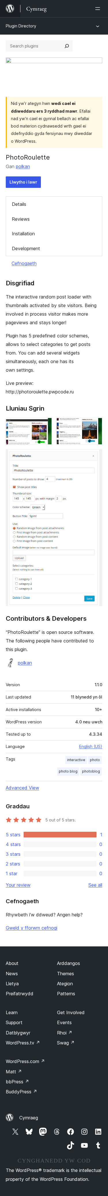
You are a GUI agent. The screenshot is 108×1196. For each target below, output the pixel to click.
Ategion (65, 983)
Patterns (66, 993)
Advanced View (22, 788)
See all (95, 885)
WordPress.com (25, 1061)
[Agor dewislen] (99, 8)
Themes (65, 973)
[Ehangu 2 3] (94, 425)
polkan (23, 166)
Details (19, 204)
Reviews (21, 219)
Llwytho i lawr (23, 182)
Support (14, 1022)
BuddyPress (21, 1091)
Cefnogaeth (24, 263)
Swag (66, 1043)
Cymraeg (28, 1118)
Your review (18, 885)
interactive (76, 760)
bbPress (17, 1081)
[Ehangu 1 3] (44, 425)
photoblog (91, 771)
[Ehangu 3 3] (94, 457)
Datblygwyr (18, 1033)
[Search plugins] (67, 46)
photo (95, 760)
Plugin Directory (21, 25)
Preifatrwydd (19, 993)
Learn (12, 1012)
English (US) (90, 746)
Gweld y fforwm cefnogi (31, 928)
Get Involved (71, 1012)
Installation (23, 233)
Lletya (12, 983)
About (12, 963)
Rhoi (64, 1033)
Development (26, 248)
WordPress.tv (23, 1043)
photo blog (68, 771)
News (12, 973)
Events (64, 1022)
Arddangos (68, 963)
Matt (14, 1071)
